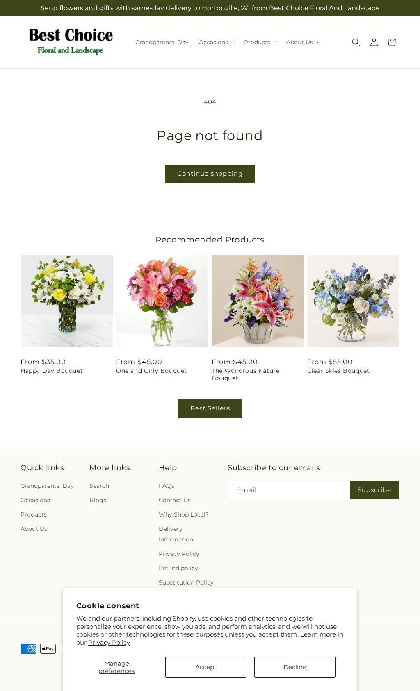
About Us (34, 528)
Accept (206, 667)
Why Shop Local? (184, 514)
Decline (294, 667)
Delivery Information (176, 534)
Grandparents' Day (47, 485)
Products (34, 514)
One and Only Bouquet (151, 370)
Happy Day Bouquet (52, 370)
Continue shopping (210, 173)
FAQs (166, 485)
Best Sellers (210, 408)
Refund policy (178, 568)
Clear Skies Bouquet (338, 370)
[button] (216, 42)
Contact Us (175, 500)
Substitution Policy (186, 582)
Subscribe (374, 490)
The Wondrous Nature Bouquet (245, 374)
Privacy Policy (109, 642)
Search (99, 485)
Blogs (97, 500)
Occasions (35, 500)
